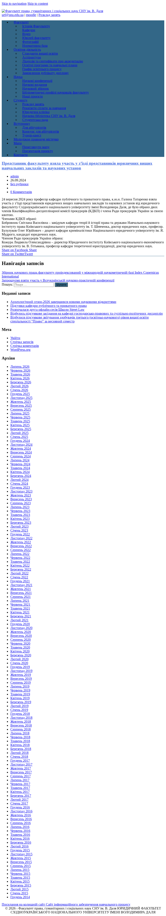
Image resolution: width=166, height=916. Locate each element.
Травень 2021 (20, 608)
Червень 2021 (20, 604)
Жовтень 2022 (20, 542)
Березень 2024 (20, 476)
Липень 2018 (19, 733)
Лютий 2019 (19, 706)
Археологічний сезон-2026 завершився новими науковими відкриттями (63, 302)
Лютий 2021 (19, 620)
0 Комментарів (21, 192)
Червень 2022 (20, 558)
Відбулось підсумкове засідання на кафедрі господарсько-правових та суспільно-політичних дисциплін (86, 313)
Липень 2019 (19, 686)
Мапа (18, 143)
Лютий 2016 (19, 846)
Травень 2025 (20, 421)
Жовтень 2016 (20, 815)
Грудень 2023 (20, 487)
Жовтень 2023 (20, 495)
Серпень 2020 (20, 639)
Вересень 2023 (21, 499)
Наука (18, 77)
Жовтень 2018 (20, 721)
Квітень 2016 (20, 838)
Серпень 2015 (20, 866)
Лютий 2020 (19, 659)
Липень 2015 (19, 870)
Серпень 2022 (20, 550)
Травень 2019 (20, 694)
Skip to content (37, 3)
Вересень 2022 (21, 546)
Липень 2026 (19, 366)
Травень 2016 (20, 834)
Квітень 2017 (20, 792)
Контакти (21, 155)
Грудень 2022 (20, 534)
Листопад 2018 (21, 717)
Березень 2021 (20, 616)
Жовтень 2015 (20, 858)
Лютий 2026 (19, 386)
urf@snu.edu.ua (13, 15)
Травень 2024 (20, 468)
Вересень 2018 (21, 725)
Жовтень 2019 (20, 675)
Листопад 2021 (21, 585)
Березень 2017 (20, 795)
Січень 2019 (19, 710)
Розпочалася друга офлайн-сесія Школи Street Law (47, 309)
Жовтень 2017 (20, 768)
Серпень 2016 (20, 823)
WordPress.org (20, 349)
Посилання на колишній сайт (24, 904)
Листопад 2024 (21, 444)
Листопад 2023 (21, 491)
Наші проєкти (32, 96)
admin (14, 176)
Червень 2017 (20, 784)
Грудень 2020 (20, 624)
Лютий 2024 (19, 480)
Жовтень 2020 (20, 632)
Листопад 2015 (21, 854)
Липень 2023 (19, 507)
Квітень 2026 (20, 378)
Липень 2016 (19, 827)
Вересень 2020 (21, 636)
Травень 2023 (20, 515)
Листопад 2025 (21, 398)
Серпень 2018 (20, 729)
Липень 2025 (19, 413)
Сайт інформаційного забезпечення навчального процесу (88, 904)
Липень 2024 (19, 460)
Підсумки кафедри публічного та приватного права (48, 306)
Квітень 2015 (20, 881)
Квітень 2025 (20, 425)
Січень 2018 (19, 756)
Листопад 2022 (21, 538)
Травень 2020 (20, 647)
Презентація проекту (37, 151)
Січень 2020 (19, 663)
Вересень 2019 (21, 678)
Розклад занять (49, 15)
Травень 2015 (20, 877)
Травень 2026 (20, 374)
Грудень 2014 (20, 897)
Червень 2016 (20, 831)
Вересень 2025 (21, 405)
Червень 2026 (20, 370)
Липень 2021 (19, 600)
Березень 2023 (20, 522)
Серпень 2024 (20, 456)
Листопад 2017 (21, 764)
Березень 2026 (20, 382)
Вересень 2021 (21, 593)
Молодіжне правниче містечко (36, 139)
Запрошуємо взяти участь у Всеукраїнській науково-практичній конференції (58, 280)
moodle (31, 15)
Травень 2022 (20, 561)
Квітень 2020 (20, 651)
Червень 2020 (20, 643)
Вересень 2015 (21, 862)
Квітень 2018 (20, 745)
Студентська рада (35, 120)
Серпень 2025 (20, 409)
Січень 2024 (19, 483)
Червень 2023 (20, 511)
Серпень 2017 (20, 776)
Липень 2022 (19, 554)
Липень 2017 (19, 780)
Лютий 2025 (19, 433)
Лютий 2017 (19, 799)
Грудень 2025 (20, 394)
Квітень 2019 (20, 698)
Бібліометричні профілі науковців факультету (55, 92)
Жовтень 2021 (20, 589)
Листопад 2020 (21, 628)
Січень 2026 (19, 390)
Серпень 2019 (20, 682)
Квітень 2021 (20, 612)
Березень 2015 (20, 885)
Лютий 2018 (19, 753)
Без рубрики (19, 184)
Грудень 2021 (20, 581)
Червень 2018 (20, 737)
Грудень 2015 (20, 850)
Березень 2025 (20, 429)
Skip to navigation (14, 3)
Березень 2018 (20, 749)
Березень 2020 (20, 655)
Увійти (15, 338)
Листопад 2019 (21, 671)
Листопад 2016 (21, 811)
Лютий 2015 (19, 889)
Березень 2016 (20, 842)
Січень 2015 (19, 893)
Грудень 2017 (20, 760)
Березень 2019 (20, 702)
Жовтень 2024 (20, 448)
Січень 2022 (19, 577)
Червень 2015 (20, 873)
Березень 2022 (20, 569)
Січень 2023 (19, 530)
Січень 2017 (19, 803)
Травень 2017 (20, 788)
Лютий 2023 (19, 526)
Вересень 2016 (21, 819)
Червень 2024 (20, 464)
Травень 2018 (20, 741)
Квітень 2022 (20, 565)
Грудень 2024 (20, 441)
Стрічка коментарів (24, 346)
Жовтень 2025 (20, 401)
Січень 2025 (19, 437)
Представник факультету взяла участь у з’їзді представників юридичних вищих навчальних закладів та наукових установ (77, 165)
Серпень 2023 (20, 503)
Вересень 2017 (21, 772)
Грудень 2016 (20, 807)
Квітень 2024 (20, 472)
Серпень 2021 (20, 597)
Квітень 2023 (20, 519)
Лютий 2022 (19, 573)
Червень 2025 (20, 417)
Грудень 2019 (20, 667)
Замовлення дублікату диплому (45, 73)
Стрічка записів (22, 342)
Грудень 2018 (20, 714)
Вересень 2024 (21, 452)
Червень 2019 (20, 690)
